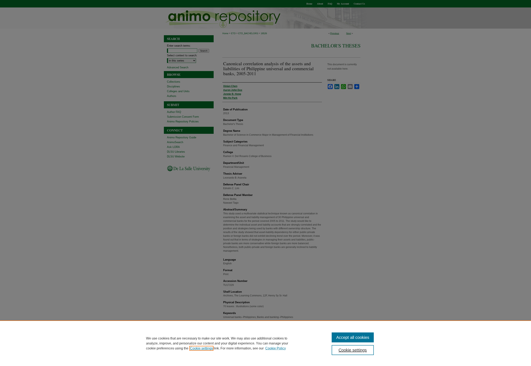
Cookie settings (201, 348)
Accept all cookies (352, 337)
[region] (265, 343)
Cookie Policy (275, 348)
